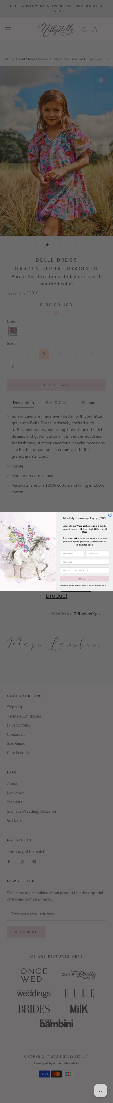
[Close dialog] (110, 515)
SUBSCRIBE (84, 578)
